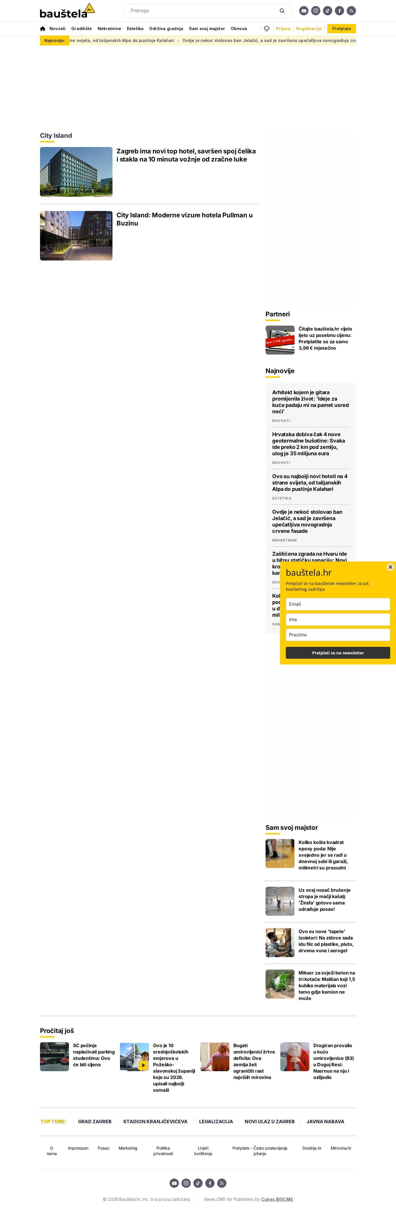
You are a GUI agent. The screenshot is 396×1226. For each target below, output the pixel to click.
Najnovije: (54, 40)
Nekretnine (109, 28)
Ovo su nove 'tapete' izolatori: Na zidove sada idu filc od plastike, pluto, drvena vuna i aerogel (326, 940)
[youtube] (303, 10)
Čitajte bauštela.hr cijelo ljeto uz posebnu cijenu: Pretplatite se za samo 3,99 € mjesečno (325, 338)
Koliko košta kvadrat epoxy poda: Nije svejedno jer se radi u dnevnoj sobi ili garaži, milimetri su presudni (323, 855)
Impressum (78, 1148)
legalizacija (216, 1121)
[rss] (351, 10)
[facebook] (339, 10)
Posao (103, 1148)
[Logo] (67, 11)
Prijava (283, 28)
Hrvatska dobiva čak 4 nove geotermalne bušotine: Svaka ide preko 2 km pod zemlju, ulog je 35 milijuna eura (308, 443)
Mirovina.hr (341, 1148)
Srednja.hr (311, 1148)
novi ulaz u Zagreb (270, 1121)
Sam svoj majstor (207, 28)
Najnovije (280, 371)
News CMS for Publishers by (248, 1199)
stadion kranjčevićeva (155, 1121)
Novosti (58, 28)
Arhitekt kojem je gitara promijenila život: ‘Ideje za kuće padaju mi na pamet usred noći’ (310, 401)
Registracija (308, 28)
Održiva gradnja (166, 28)
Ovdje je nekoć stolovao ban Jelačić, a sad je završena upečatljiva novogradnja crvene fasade (259, 40)
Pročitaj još (57, 1030)
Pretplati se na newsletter (338, 653)
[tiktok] (327, 10)
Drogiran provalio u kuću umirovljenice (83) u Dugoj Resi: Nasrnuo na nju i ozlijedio (333, 1061)
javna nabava (325, 1121)
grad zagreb (95, 1121)
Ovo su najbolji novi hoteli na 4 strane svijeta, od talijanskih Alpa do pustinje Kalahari (310, 482)
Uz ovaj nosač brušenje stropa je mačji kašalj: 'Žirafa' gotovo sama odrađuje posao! (324, 899)
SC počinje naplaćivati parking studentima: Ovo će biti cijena (94, 1055)
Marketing (128, 1148)
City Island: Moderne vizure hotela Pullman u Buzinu (185, 219)
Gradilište (81, 28)
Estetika (135, 28)
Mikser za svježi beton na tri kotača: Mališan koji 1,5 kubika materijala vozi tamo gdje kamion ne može (327, 985)
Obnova (239, 28)
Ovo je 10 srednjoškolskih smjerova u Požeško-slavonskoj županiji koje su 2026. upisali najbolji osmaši (174, 1068)
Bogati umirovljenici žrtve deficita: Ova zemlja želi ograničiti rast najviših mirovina (254, 1061)
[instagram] (315, 10)
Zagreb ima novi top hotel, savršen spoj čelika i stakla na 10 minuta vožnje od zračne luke (186, 155)
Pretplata (341, 28)
